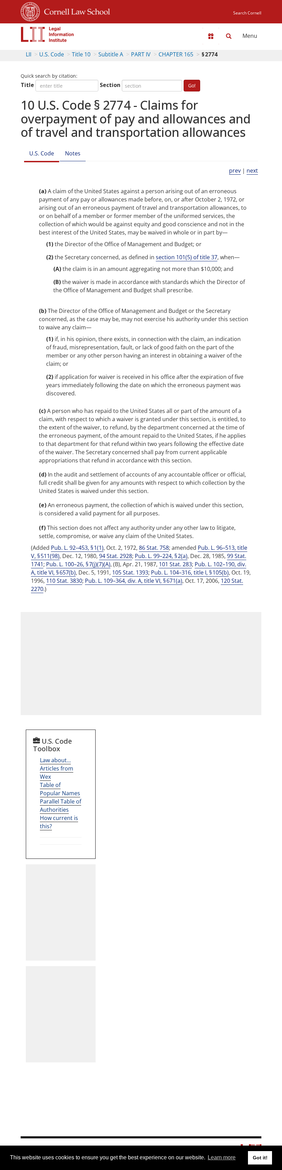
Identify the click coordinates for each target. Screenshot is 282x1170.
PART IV (141, 54)
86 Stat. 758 (154, 547)
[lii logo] (47, 34)
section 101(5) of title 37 (186, 257)
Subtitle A (110, 54)
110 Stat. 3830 (64, 580)
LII (28, 54)
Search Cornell (247, 13)
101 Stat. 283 (175, 564)
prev (235, 170)
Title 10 (81, 54)
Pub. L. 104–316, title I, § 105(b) (190, 572)
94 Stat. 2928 (115, 556)
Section (110, 85)
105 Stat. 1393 (130, 572)
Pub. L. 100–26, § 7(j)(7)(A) (78, 564)
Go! (192, 85)
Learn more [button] (222, 1157)
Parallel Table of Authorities (60, 805)
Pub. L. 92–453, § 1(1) (77, 547)
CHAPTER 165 (176, 54)
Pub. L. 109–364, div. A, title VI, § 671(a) (133, 580)
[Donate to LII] (211, 36)
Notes (72, 153)
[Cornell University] (30, 10)
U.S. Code (51, 54)
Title (27, 85)
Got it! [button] (260, 1157)
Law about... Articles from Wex (56, 768)
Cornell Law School (75, 10)
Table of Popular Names (60, 789)
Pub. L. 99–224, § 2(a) (161, 556)
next (252, 170)
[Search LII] (228, 36)
